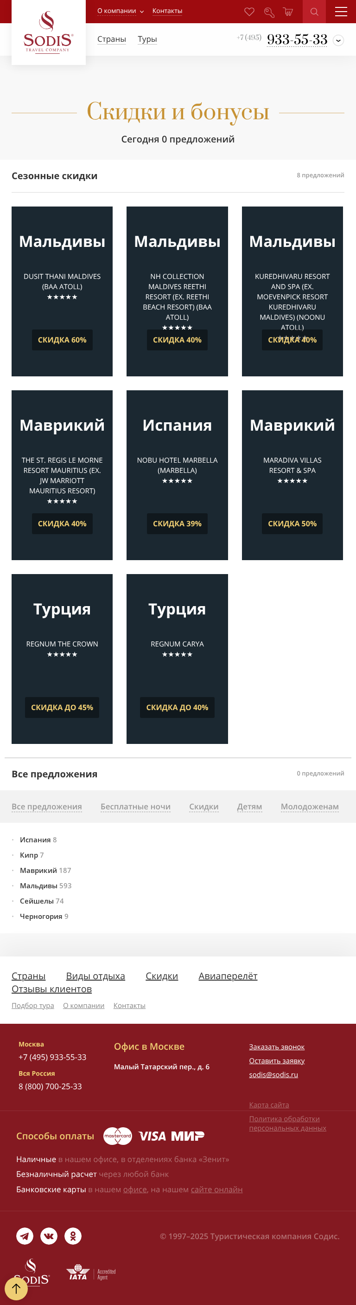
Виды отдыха (96, 975)
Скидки (162, 975)
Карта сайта (269, 1105)
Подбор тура (33, 1005)
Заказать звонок (277, 1047)
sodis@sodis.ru (274, 1074)
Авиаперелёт (228, 975)
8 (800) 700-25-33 (50, 1086)
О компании (116, 10)
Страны (28, 975)
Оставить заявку (277, 1061)
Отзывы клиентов (52, 988)
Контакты (130, 1005)
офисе (135, 1189)
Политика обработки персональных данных (288, 1123)
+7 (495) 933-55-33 (52, 1057)
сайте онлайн (217, 1189)
